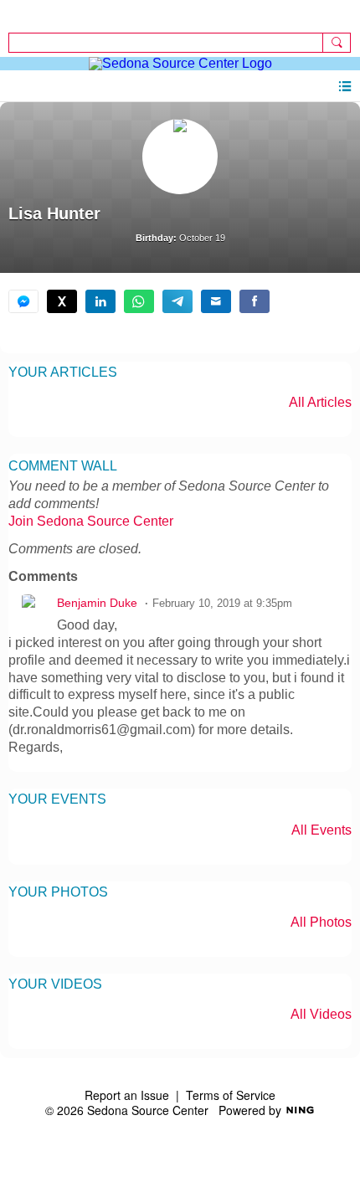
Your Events (57, 799)
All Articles (320, 402)
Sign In (331, 13)
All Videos (321, 1014)
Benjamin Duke (97, 603)
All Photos (321, 922)
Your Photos (58, 892)
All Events (321, 830)
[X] (62, 301)
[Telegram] (177, 301)
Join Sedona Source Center (90, 521)
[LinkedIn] (100, 301)
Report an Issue (127, 1095)
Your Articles (62, 372)
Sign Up (31, 13)
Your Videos (55, 984)
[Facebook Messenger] (23, 301)
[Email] (216, 301)
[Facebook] (254, 301)
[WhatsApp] (139, 301)
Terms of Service (230, 1095)
